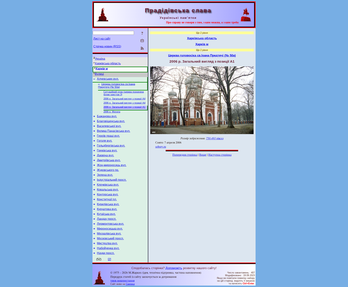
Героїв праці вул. (108, 135)
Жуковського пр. (108, 170)
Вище (202, 155)
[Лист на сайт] (142, 41)
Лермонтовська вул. (110, 223)
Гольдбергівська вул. (111, 145)
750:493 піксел (214, 138)
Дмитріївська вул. (109, 160)
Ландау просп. (106, 218)
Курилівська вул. (108, 204)
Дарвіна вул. (105, 155)
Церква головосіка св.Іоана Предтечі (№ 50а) (116, 85)
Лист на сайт (101, 38)
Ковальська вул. (108, 189)
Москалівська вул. (109, 233)
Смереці (130, 284)
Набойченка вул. (108, 248)
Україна (100, 58)
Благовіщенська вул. (111, 121)
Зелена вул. (105, 174)
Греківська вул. (107, 150)
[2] (109, 259)
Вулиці (99, 73)
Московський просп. (110, 238)
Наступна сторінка (219, 155)
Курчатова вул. (107, 209)
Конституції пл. (107, 199)
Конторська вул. (107, 194)
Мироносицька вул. (110, 228)
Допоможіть (173, 268)
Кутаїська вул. (106, 214)
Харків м (102, 68)
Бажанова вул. (107, 116)
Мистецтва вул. (107, 243)
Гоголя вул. (104, 140)
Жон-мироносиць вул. (111, 165)
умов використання (122, 280)
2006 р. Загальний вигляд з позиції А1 (124, 107)
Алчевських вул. (108, 78)
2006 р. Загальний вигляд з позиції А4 (124, 98)
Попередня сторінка (184, 155)
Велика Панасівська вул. (113, 130)
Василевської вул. (109, 126)
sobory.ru (160, 146)
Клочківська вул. (108, 184)
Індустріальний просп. (112, 179)
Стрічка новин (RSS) (107, 46)
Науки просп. (106, 253)
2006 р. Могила (111, 111)
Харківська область (108, 63)
